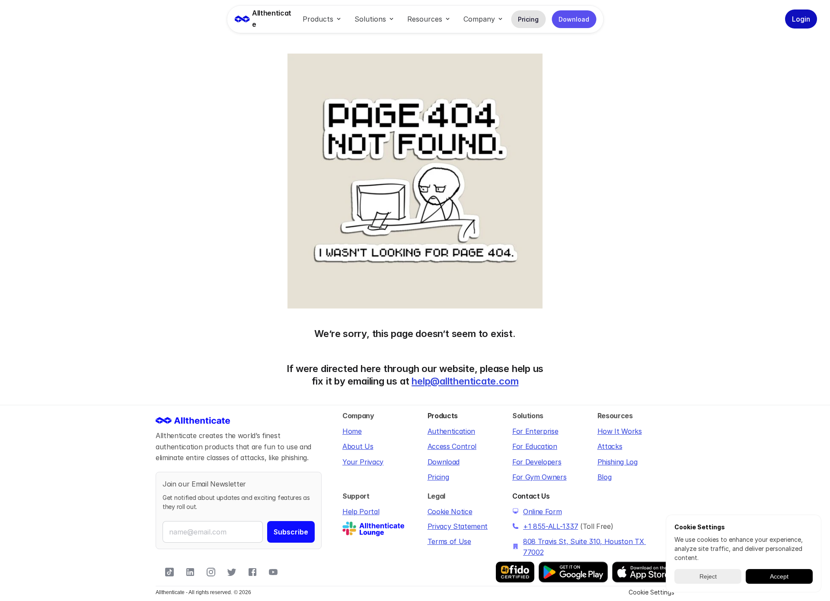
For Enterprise (535, 431)
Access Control (452, 446)
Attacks (609, 446)
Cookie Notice (450, 511)
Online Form (542, 511)
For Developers (537, 462)
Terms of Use (449, 541)
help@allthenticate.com (465, 381)
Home (352, 431)
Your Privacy (362, 462)
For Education (534, 446)
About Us (357, 446)
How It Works (619, 431)
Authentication (452, 431)
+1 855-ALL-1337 (550, 526)
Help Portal (360, 511)
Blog (604, 477)
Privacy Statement (458, 526)
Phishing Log (617, 462)
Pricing (438, 477)
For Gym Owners (539, 477)
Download (444, 462)
